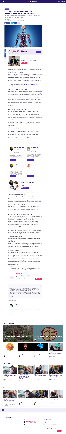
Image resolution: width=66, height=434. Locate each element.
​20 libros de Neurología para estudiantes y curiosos (8, 353)
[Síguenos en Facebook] (44, 428)
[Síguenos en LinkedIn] (48, 428)
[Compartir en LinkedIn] (5, 54)
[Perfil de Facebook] (10, 314)
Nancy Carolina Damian (35, 164)
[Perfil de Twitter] (12, 314)
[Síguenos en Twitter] (46, 428)
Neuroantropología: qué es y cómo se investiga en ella (18, 337)
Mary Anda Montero (34, 147)
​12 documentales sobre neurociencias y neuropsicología (40, 353)
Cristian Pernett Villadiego (19, 147)
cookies (33, 430)
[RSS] (55, 428)
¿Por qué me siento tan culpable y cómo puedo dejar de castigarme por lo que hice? (9, 377)
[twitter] (12, 23)
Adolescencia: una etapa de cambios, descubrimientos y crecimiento (24, 377)
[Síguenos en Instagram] (49, 428)
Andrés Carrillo (9, 19)
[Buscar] (56, 1)
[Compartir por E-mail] (5, 56)
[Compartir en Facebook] (5, 50)
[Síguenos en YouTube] (51, 428)
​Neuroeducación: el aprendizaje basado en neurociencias (55, 354)
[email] (16, 23)
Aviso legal (26, 430)
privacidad (30, 430)
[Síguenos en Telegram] (53, 428)
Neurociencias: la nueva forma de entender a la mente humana (48, 337)
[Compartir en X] (5, 52)
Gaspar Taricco (16, 164)
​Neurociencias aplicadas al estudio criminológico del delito (25, 353)
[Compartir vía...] (5, 58)
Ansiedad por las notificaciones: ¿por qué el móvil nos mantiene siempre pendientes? (40, 377)
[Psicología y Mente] (33, 1)
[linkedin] (14, 23)
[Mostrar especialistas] (3, 410)
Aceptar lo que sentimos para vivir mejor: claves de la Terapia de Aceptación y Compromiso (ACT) (55, 377)
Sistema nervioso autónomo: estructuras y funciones (28, 192)
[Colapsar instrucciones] (40, 286)
